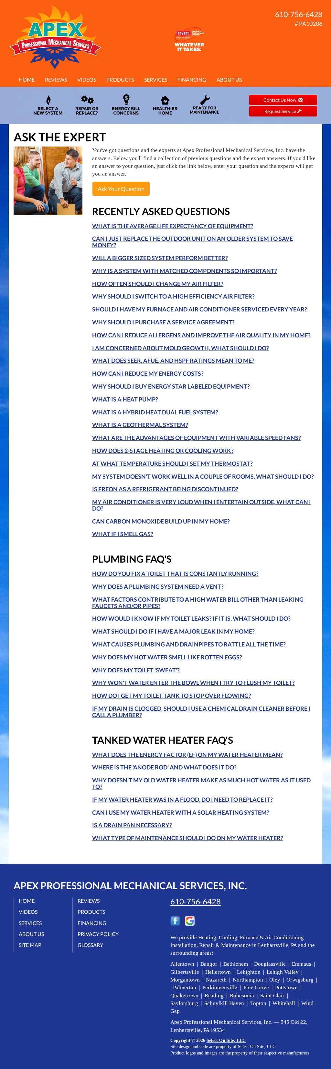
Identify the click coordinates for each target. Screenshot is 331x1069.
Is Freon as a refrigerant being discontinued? (165, 489)
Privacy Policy (98, 934)
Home (27, 79)
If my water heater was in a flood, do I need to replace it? (182, 799)
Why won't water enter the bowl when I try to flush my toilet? (193, 682)
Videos (86, 79)
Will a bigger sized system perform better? (160, 257)
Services (155, 79)
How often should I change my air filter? (157, 283)
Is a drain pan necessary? (132, 825)
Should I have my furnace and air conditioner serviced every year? (199, 309)
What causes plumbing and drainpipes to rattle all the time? (189, 644)
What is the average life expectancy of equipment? (172, 225)
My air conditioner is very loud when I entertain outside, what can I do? (201, 505)
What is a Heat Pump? (125, 399)
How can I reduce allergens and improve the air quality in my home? (201, 335)
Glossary (90, 945)
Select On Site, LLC (226, 1040)
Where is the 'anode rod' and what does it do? (164, 767)
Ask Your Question (121, 188)
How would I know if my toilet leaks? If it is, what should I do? (191, 618)
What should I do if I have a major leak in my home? (173, 631)
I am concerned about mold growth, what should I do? (180, 347)
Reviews (56, 79)
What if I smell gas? (122, 533)
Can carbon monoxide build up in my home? (161, 521)
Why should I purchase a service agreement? (163, 322)
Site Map (30, 945)
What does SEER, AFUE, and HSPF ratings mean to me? (173, 360)
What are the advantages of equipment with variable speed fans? (196, 437)
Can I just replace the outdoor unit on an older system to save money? (192, 242)
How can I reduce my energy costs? (148, 373)
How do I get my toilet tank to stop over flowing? (171, 695)
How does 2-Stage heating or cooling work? (163, 450)
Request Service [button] (280, 111)
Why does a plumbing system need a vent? (158, 586)
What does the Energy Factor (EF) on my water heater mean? (187, 754)
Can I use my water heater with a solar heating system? (180, 812)
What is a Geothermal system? (140, 424)
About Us (229, 79)
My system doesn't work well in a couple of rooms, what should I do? (203, 476)
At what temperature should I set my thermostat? (172, 463)
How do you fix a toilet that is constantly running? (175, 573)
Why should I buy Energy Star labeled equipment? (171, 386)
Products (120, 79)
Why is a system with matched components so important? (184, 270)
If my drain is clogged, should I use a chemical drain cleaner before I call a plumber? (201, 711)
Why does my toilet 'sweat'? (136, 670)
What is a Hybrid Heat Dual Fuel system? (155, 412)
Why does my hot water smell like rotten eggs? (167, 657)
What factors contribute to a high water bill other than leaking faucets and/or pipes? (198, 602)
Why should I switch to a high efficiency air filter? (173, 296)
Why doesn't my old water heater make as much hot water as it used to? (201, 783)
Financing (191, 79)
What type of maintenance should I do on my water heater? (187, 837)
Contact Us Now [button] (280, 100)
